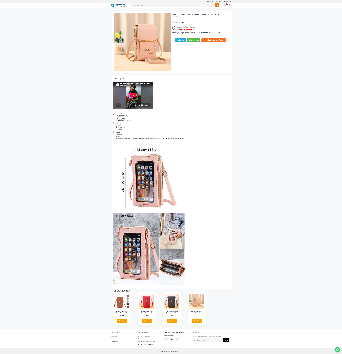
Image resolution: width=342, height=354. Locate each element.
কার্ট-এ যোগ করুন (193, 40)
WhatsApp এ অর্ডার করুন (215, 40)
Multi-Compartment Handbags (146, 341)
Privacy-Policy (115, 341)
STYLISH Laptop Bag (144, 336)
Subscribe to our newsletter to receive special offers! (206, 336)
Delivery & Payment (117, 338)
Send (226, 340)
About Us (114, 336)
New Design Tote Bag (144, 338)
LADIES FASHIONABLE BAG (146, 344)
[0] (224, 5)
